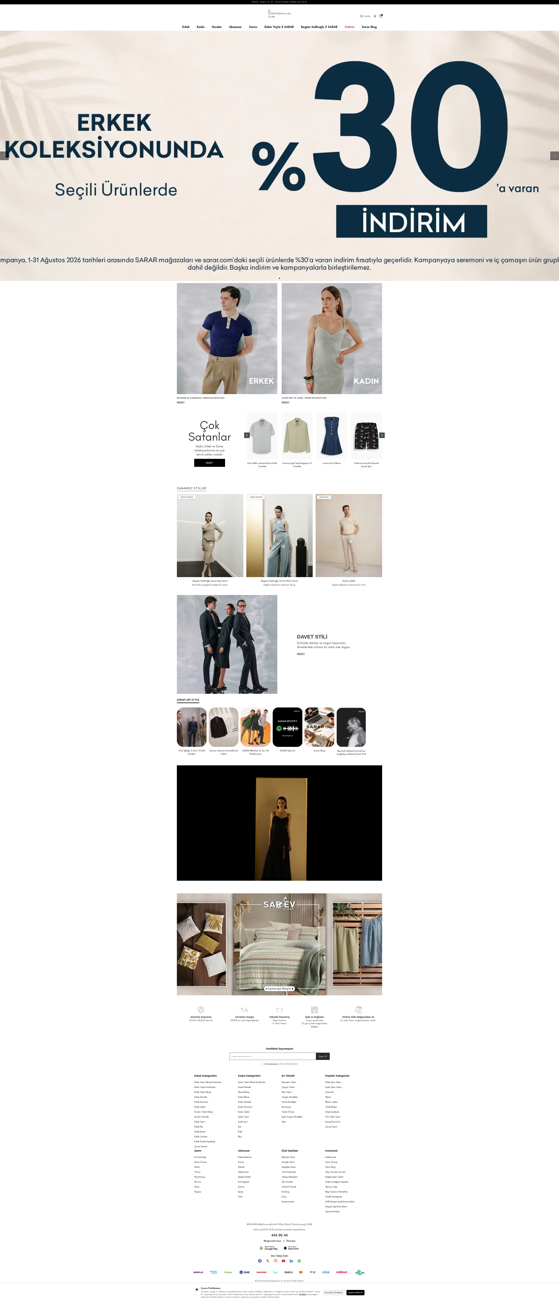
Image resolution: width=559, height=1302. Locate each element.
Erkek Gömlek (200, 1097)
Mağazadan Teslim (334, 1177)
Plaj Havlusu (199, 1177)
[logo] (279, 16)
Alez (284, 1121)
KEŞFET (209, 463)
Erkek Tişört (199, 1121)
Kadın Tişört (243, 1117)
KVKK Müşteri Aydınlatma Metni (340, 1201)
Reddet (303, 1294)
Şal (239, 1126)
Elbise (328, 1097)
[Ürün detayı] (211, 523)
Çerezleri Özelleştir (334, 1292)
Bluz (240, 1136)
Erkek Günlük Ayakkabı (204, 1141)
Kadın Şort (243, 1121)
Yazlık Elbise (331, 1107)
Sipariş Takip (331, 1186)
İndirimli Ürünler (289, 1186)
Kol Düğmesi (243, 1182)
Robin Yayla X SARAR (279, 27)
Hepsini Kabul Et (355, 1292)
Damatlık (329, 1092)
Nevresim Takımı (289, 1082)
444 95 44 (279, 1235)
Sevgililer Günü (289, 1167)
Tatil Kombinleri (289, 1172)
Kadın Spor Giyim (333, 1087)
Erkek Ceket (199, 1107)
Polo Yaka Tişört (333, 1117)
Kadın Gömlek (244, 1102)
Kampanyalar (288, 1201)
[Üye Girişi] (375, 16)
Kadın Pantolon (245, 1107)
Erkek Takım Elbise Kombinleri (207, 1082)
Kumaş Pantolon (332, 1121)
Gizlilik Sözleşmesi (333, 1196)
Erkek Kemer (199, 1131)
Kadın (201, 27)
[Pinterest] (299, 1261)
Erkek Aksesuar (245, 1157)
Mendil (241, 1167)
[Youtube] (283, 1261)
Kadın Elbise (243, 1097)
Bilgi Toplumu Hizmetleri (336, 1191)
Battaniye (286, 1107)
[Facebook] (260, 1261)
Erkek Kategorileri (205, 1075)
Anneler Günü (288, 1162)
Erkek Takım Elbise (202, 1092)
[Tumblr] (291, 1261)
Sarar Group (331, 1162)
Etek (240, 1131)
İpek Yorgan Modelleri (292, 1117)
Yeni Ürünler (287, 1182)
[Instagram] (275, 1261)
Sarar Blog (369, 27)
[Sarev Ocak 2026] (279, 944)
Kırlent (197, 1167)
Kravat (241, 1162)
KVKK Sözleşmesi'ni (271, 1064)
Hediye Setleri (244, 1177)
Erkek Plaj (198, 1126)
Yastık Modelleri (289, 1102)
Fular (240, 1196)
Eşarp (240, 1191)
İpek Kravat (243, 1172)
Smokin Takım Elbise (203, 1112)
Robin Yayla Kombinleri (204, 1087)
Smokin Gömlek (201, 1117)
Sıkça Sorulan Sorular (335, 1172)
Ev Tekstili (288, 1075)
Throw (197, 1172)
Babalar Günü (288, 1157)
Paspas (197, 1191)
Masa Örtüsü (200, 1162)
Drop (284, 1196)
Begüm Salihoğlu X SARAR (319, 27)
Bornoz (197, 1182)
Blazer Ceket (331, 1102)
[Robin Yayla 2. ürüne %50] (279, 156)
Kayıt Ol (323, 1056)
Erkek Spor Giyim (333, 1082)
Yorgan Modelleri (290, 1097)
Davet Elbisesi (244, 1087)
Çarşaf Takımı (288, 1087)
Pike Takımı (287, 1092)
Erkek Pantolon (201, 1102)
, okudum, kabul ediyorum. (281, 1064)
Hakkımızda (330, 1157)
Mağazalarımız (272, 1240)
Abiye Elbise (243, 1092)
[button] (268, 278)
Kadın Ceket (244, 1112)
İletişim (290, 1240)
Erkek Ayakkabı (332, 1112)
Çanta (241, 1186)
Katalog (285, 1191)
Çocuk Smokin (201, 1146)
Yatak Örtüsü (288, 1112)
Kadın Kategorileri (249, 1075)
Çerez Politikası (332, 1211)
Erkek (186, 27)
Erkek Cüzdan (200, 1136)
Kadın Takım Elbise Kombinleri (251, 1082)
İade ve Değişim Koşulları (337, 1182)
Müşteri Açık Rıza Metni (336, 1206)
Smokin (217, 27)
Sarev (253, 27)
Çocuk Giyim (331, 1126)
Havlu (196, 1186)
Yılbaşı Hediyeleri (290, 1177)
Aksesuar (235, 27)
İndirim (349, 27)
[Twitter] (267, 1261)
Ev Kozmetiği (200, 1157)
